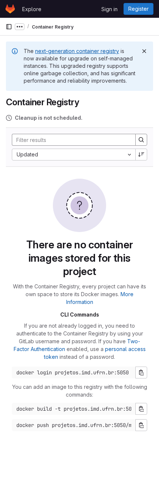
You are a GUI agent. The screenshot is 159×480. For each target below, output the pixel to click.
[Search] (141, 140)
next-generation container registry (77, 51)
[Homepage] (10, 9)
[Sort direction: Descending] (141, 154)
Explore (31, 9)
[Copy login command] (141, 372)
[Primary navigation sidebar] (9, 27)
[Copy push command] (141, 425)
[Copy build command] (141, 409)
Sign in (109, 9)
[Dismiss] (144, 51)
